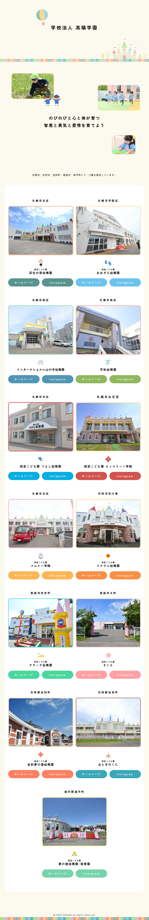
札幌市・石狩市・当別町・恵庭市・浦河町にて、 (60, 175)
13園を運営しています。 (103, 175)
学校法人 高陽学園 (74, 27)
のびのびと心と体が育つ (74, 118)
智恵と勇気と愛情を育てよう (74, 125)
